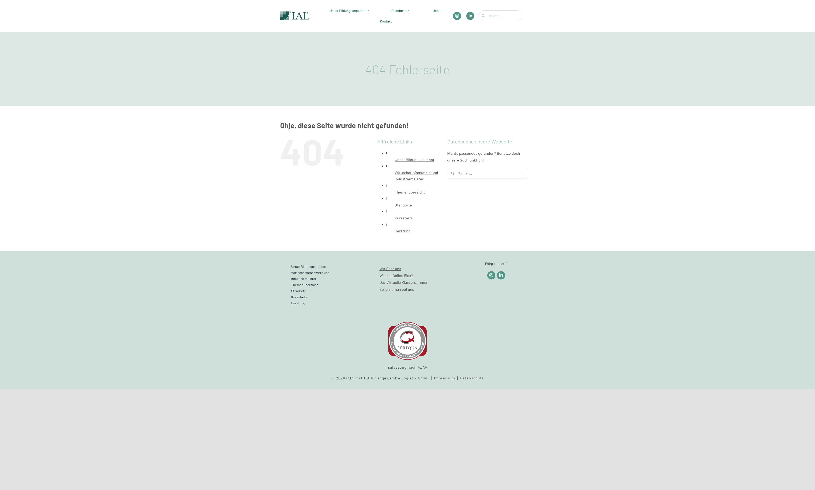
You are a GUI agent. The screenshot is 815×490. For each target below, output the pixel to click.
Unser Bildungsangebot (414, 159)
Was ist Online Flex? (396, 275)
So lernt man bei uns (396, 289)
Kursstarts (404, 218)
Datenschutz (472, 378)
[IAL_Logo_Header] (295, 13)
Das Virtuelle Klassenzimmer (403, 282)
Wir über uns (390, 268)
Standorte (403, 205)
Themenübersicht (410, 192)
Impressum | (447, 378)
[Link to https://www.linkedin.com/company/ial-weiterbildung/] (501, 275)
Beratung (402, 231)
